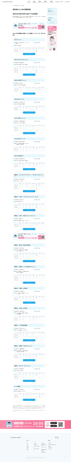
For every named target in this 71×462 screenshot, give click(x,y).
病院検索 (16, 5)
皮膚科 (27, 447)
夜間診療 (23, 5)
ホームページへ (29, 53)
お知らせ (61, 1)
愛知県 (18, 5)
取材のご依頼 (50, 447)
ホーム (13, 5)
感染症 (27, 449)
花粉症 (27, 446)
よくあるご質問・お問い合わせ (52, 444)
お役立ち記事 (57, 1)
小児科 (27, 444)
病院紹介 (49, 446)
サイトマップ (50, 449)
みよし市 (20, 5)
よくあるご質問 (66, 1)
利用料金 (35, 444)
